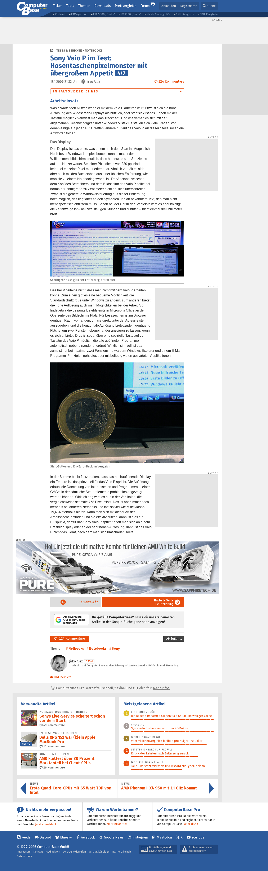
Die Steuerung (163, 602)
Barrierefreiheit (121, 851)
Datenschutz (24, 856)
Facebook (88, 837)
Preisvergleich (125, 6)
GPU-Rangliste (185, 14)
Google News (114, 837)
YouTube (198, 837)
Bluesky (66, 837)
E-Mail (89, 661)
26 (54, 767)
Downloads (102, 6)
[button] (209, 6)
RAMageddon (79, 14)
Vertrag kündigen (99, 851)
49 (54, 725)
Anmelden (168, 6)
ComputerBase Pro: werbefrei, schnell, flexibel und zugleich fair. (112, 688)
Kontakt (38, 851)
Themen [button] (84, 6)
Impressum (24, 851)
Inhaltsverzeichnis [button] (76, 91)
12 (54, 746)
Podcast (60, 14)
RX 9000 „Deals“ (131, 14)
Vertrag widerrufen (74, 851)
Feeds (26, 837)
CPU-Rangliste (209, 14)
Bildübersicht (62, 677)
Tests (70, 6)
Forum (145, 6)
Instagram (140, 837)
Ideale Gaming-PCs (158, 14)
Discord (45, 837)
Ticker (57, 6)
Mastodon (164, 837)
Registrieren (188, 6)
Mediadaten (53, 851)
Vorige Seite (60, 602)
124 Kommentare (71, 638)
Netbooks (76, 648)
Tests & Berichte (69, 50)
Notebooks (94, 50)
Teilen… (176, 639)
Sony (116, 648)
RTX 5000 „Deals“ (104, 14)
